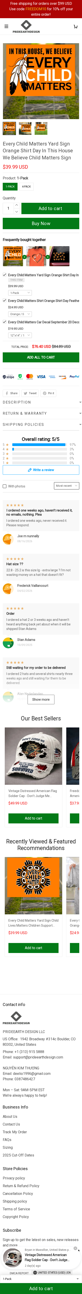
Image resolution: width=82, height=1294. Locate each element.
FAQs (7, 1140)
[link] (12, 1257)
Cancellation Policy (18, 1193)
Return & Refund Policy (21, 1186)
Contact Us (11, 1124)
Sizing (8, 1147)
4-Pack (26, 186)
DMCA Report (19, 1273)
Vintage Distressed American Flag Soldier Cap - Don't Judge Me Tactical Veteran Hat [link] (46, 1260)
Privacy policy (14, 1178)
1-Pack (22, 178)
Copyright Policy (16, 1217)
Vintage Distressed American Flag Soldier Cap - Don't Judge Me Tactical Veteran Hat (32, 794)
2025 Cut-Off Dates (18, 1155)
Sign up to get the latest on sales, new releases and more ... (41, 1242)
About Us (10, 1116)
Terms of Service (16, 1209)
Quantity (9, 198)
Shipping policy (15, 1201)
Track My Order (15, 1132)
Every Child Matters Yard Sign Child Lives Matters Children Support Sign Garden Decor (33, 923)
